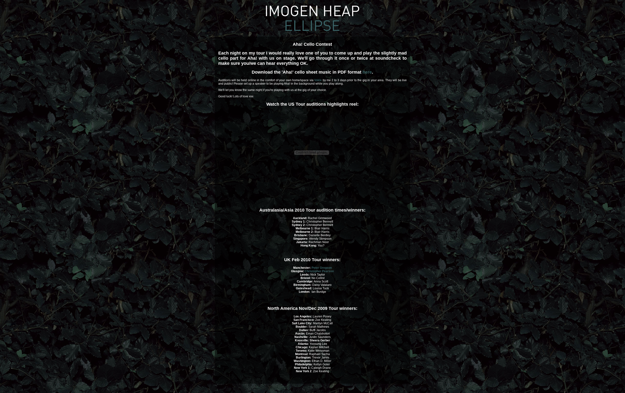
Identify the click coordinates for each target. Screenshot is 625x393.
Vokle (318, 80)
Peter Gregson (322, 267)
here (367, 72)
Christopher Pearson (319, 271)
